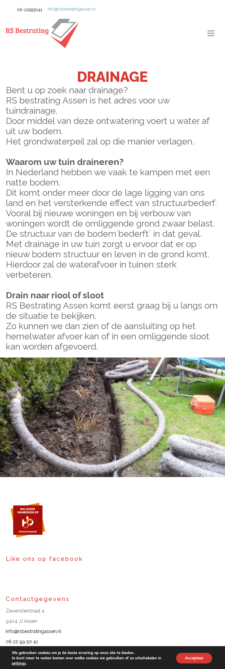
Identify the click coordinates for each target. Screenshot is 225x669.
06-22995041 (29, 9)
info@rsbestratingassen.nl (71, 9)
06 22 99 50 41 (22, 641)
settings (19, 663)
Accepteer (194, 658)
